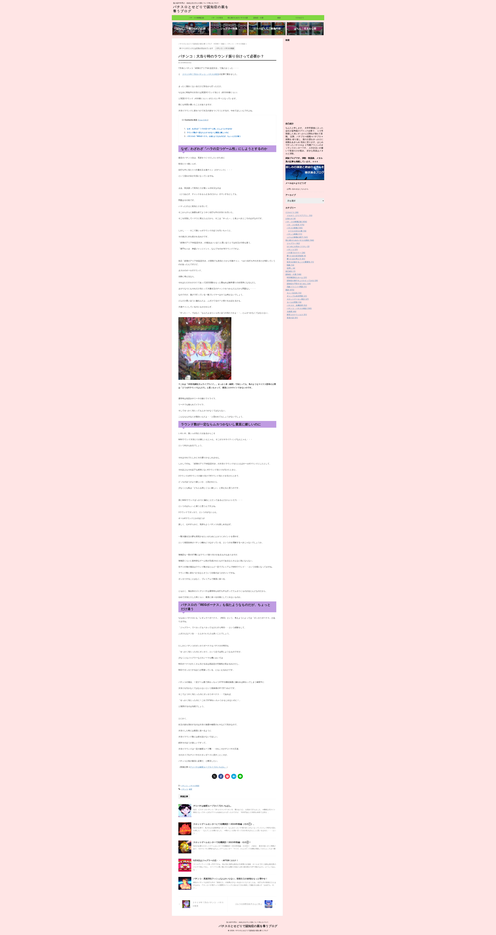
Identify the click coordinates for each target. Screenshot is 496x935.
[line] (240, 776)
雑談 (279, 18)
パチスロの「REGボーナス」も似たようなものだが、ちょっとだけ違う (214, 136)
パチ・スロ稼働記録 (196, 18)
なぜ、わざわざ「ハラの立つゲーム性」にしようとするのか (209, 129)
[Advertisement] (304, 82)
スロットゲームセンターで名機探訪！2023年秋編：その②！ (222, 842)
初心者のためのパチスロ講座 (238, 18)
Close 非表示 (203, 120)
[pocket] (227, 776)
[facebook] (220, 776)
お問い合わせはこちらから (297, 189)
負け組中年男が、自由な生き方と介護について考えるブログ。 (248, 922)
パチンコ (184, 789)
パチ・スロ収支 (217, 18)
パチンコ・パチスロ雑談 (190, 786)
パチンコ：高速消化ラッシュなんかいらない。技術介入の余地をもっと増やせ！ (230, 878)
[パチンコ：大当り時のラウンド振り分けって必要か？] (233, 776)
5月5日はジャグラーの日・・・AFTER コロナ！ (215, 860)
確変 (190, 789)
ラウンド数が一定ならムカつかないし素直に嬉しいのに (208, 132)
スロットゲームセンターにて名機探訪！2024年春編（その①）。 (224, 824)
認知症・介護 (258, 18)
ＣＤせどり (300, 18)
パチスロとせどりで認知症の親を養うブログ (248, 926)
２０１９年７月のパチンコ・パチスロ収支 (200, 74)
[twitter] (214, 776)
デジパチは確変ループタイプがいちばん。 (208, 767)
